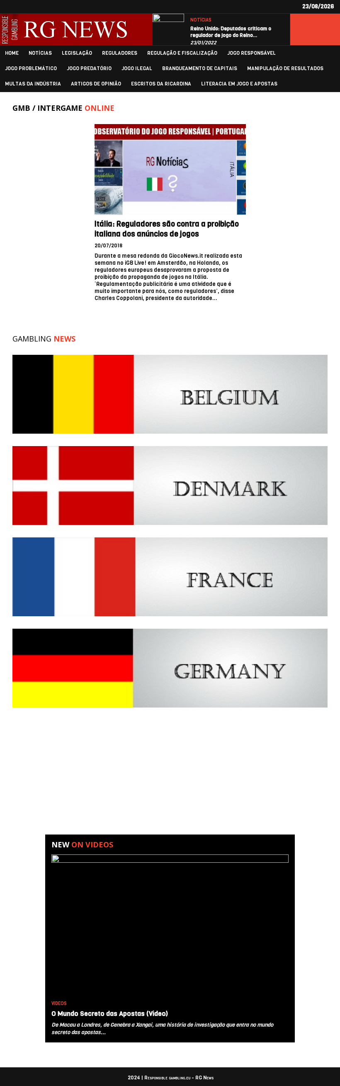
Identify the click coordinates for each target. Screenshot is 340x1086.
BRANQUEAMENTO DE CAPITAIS (199, 69)
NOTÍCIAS (200, 20)
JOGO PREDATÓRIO (89, 69)
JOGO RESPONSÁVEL (251, 53)
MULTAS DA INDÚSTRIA (33, 84)
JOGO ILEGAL (136, 69)
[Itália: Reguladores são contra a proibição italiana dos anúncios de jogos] (170, 169)
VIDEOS (59, 1004)
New (82, 844)
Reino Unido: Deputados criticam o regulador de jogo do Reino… (230, 32)
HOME (12, 53)
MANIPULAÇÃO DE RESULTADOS (285, 69)
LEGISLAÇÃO (77, 53)
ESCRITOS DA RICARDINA (161, 84)
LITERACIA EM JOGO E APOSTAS (239, 84)
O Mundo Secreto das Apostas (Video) (109, 1013)
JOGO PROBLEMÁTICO (31, 69)
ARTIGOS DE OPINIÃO (96, 84)
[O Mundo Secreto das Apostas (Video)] (170, 925)
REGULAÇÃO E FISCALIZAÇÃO (182, 53)
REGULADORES (119, 53)
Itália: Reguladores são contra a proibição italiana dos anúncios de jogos (167, 229)
